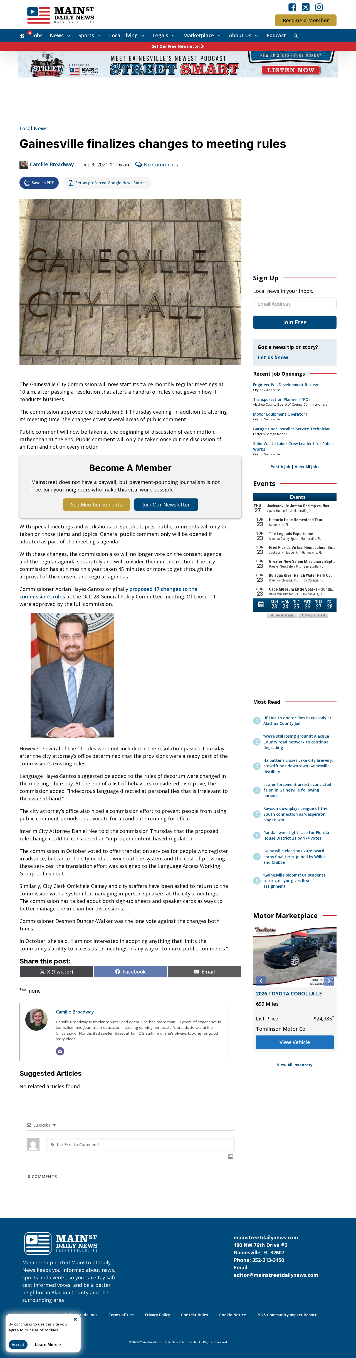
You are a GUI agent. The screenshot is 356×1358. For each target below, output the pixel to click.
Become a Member (306, 20)
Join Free (294, 322)
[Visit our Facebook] (292, 7)
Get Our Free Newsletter (175, 46)
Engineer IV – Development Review (285, 384)
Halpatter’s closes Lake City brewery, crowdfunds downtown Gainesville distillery (298, 766)
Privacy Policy (157, 1314)
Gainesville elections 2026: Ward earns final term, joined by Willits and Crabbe (294, 856)
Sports (86, 35)
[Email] (60, 1051)
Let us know (273, 357)
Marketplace (198, 35)
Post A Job (280, 466)
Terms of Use (121, 1314)
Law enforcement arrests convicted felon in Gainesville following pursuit (297, 790)
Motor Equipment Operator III (281, 414)
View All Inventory (295, 1064)
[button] (261, 981)
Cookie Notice (232, 1314)
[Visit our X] (305, 7)
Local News (33, 128)
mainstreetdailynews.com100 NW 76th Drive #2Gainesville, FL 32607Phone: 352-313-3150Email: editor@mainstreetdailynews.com (276, 1256)
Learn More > (48, 1344)
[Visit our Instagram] (319, 7)
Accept (18, 1344)
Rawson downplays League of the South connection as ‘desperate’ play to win (295, 814)
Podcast (276, 35)
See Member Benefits (96, 504)
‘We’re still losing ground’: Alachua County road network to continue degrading (296, 742)
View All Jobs (307, 466)
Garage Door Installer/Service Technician (292, 428)
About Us (240, 35)
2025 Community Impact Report (287, 1314)
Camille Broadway (52, 164)
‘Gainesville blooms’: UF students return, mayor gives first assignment (294, 881)
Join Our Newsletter (166, 504)
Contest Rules (194, 1314)
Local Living (123, 35)
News (57, 35)
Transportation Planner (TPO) (281, 399)
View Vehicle (295, 1042)
